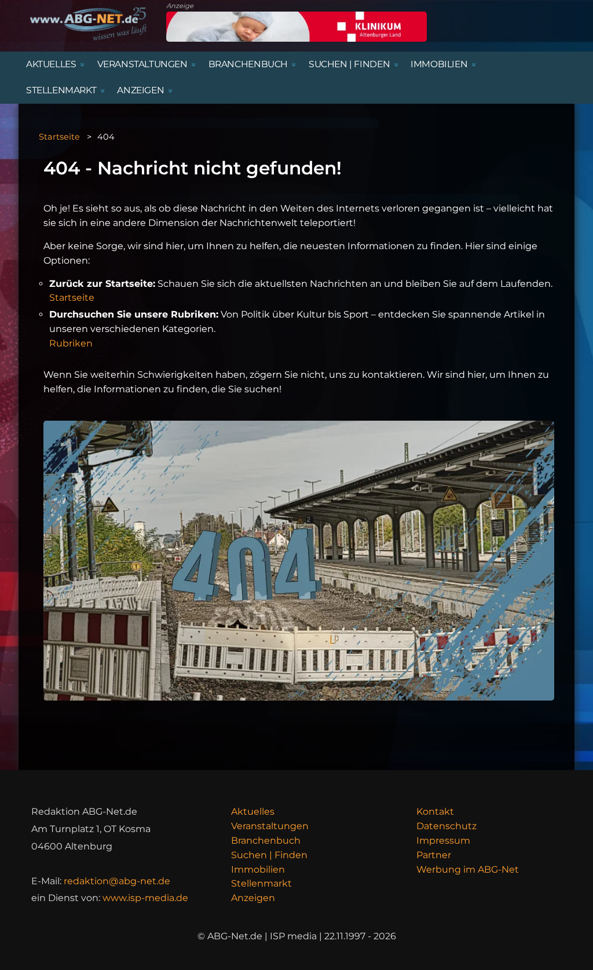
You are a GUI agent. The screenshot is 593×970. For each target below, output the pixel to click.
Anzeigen (253, 897)
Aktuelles (252, 811)
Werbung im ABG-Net (467, 869)
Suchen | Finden (269, 854)
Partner (433, 854)
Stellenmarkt (261, 883)
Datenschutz (446, 826)
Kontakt (435, 811)
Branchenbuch (266, 840)
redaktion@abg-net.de (117, 881)
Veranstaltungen (270, 826)
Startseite (59, 137)
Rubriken (71, 343)
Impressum (443, 840)
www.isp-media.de (145, 897)
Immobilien (258, 869)
